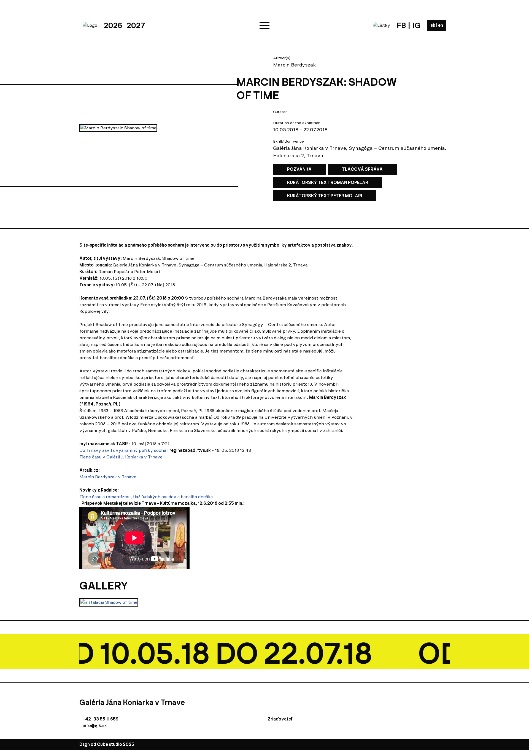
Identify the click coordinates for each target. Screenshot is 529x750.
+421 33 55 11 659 (100, 719)
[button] (264, 25)
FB (401, 25)
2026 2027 (124, 25)
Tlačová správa (362, 169)
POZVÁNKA (299, 169)
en (440, 25)
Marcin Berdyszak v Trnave (107, 476)
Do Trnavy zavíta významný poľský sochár (123, 450)
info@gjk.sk (95, 725)
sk (433, 25)
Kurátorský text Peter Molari (324, 195)
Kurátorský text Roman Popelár (327, 182)
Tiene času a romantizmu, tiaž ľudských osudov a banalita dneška (146, 496)
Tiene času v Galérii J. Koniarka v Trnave (121, 457)
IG (416, 25)
